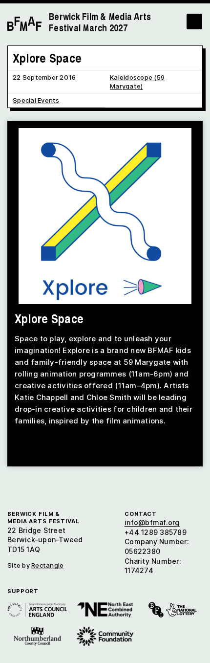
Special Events (36, 100)
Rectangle (47, 565)
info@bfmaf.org (152, 522)
